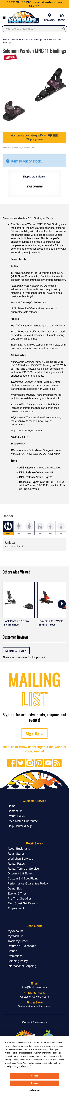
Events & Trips (17, 893)
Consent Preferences (34, 1022)
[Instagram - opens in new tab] (30, 763)
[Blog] (57, 763)
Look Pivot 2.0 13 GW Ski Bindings (16, 623)
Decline (34, 1083)
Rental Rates (16, 863)
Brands (12, 951)
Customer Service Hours (34, 996)
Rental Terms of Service (23, 868)
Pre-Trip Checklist (19, 898)
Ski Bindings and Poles (41, 39)
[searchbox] (64, 28)
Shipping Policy (18, 961)
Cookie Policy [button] (16, 1063)
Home (6, 39)
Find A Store (49, 20)
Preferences (34, 1090)
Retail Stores (16, 853)
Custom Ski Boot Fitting (23, 878)
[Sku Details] (33, 147)
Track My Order (18, 941)
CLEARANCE (17, 39)
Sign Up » (34, 733)
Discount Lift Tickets (21, 873)
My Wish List (16, 936)
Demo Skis (15, 888)
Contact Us (15, 811)
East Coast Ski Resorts (23, 903)
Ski (27, 39)
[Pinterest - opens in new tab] (39, 763)
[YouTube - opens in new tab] (48, 763)
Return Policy (16, 816)
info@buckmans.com (34, 987)
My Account (15, 931)
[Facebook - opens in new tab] (11, 763)
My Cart (61, 20)
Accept (34, 1076)
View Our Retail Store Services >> (34, 4)
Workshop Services (20, 858)
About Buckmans (19, 848)
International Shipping (22, 966)
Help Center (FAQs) (21, 826)
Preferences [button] (24, 1066)
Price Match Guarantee (23, 821)
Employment (16, 908)
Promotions (15, 956)
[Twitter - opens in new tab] (21, 763)
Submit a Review (16, 651)
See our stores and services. (34, 1006)
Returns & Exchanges (22, 946)
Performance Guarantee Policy (28, 883)
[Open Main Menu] (5, 17)
